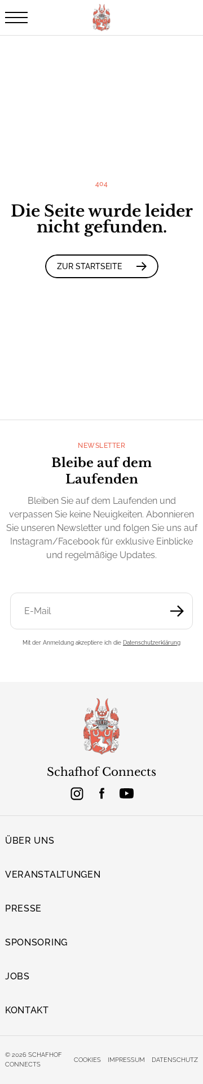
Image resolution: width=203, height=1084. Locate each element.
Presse (23, 908)
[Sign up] (177, 611)
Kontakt (27, 1010)
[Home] (101, 727)
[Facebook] (101, 793)
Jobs (17, 976)
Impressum (126, 1060)
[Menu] (16, 17)
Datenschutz (175, 1060)
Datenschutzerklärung (151, 643)
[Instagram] (77, 793)
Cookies (87, 1060)
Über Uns (30, 840)
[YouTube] (126, 793)
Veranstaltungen (53, 874)
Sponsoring (36, 942)
